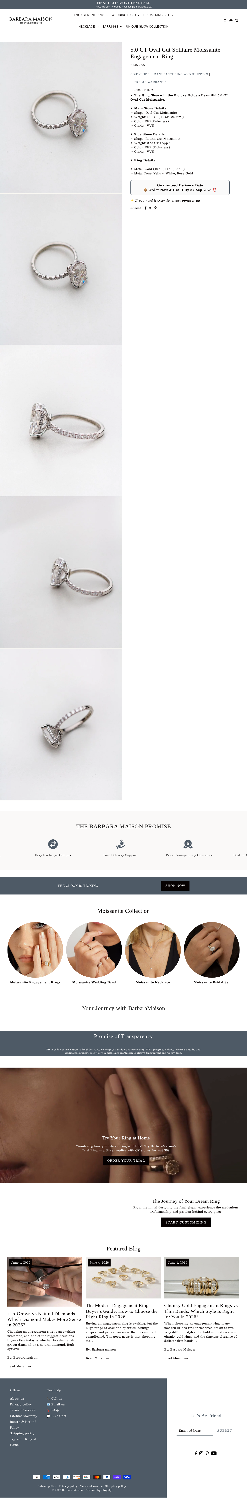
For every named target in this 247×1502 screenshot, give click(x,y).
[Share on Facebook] (145, 208)
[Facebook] (196, 1453)
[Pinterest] (207, 1453)
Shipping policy (22, 1433)
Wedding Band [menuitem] (124, 15)
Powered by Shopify (98, 1490)
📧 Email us (56, 1404)
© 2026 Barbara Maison (68, 1490)
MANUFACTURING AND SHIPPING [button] (181, 74)
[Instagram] (201, 1453)
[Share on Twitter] (150, 208)
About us (17, 1398)
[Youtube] (214, 1453)
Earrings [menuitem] (110, 26)
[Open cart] (237, 20)
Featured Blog (124, 1248)
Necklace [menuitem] (87, 26)
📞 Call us (54, 1398)
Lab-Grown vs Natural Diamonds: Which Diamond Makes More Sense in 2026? (44, 1319)
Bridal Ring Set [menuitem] (156, 15)
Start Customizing (186, 1222)
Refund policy (47, 1486)
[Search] (225, 20)
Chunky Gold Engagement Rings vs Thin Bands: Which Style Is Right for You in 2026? (201, 1311)
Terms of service (23, 1410)
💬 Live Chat (56, 1415)
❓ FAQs (53, 1410)
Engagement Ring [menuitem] (89, 15)
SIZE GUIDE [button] (140, 74)
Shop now (175, 885)
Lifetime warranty (23, 1415)
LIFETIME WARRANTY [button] (148, 82)
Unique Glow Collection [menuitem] (147, 26)
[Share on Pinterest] (155, 208)
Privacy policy (21, 1404)
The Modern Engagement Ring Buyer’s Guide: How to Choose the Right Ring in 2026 (122, 1311)
